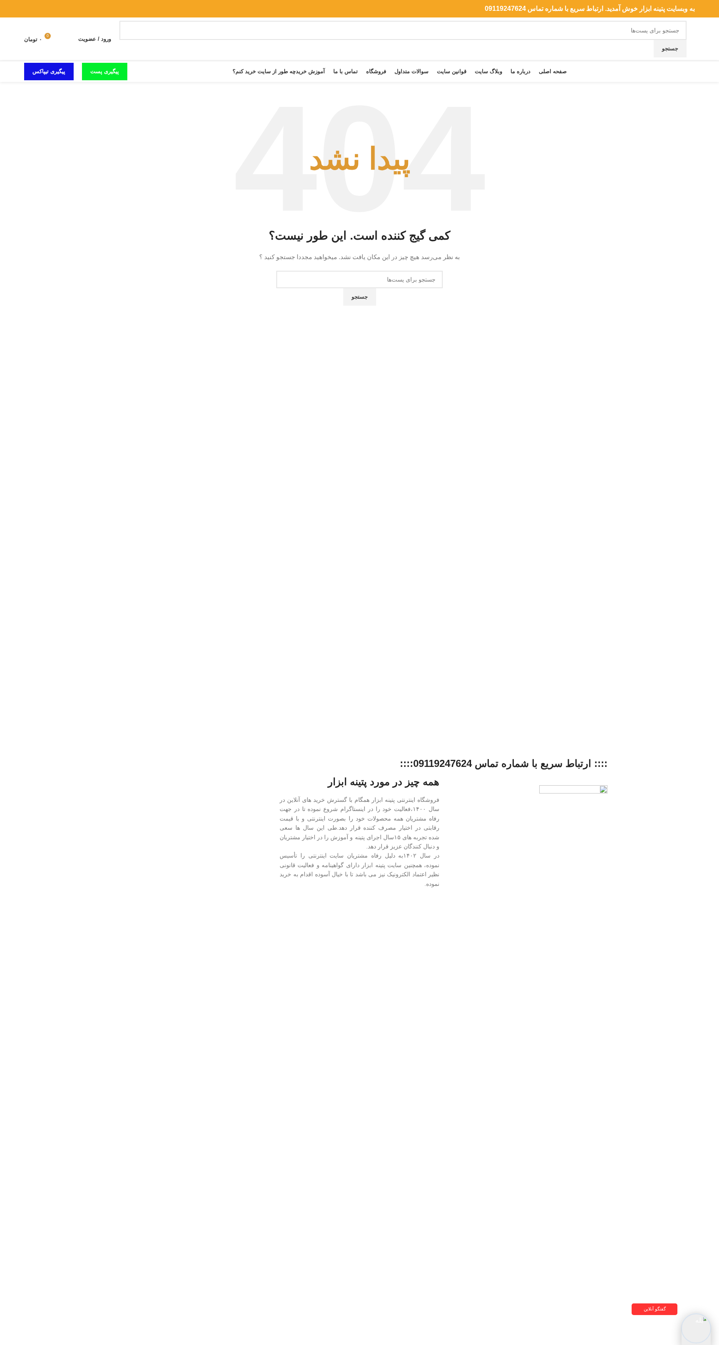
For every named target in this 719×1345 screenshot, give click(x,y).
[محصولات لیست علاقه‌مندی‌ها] (66, 39)
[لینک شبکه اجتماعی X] (59, 9)
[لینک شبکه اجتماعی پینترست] (49, 9)
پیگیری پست (104, 71)
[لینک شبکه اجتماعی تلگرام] (29, 9)
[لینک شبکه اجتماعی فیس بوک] (69, 9)
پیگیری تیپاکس (48, 71)
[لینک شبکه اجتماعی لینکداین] (39, 9)
